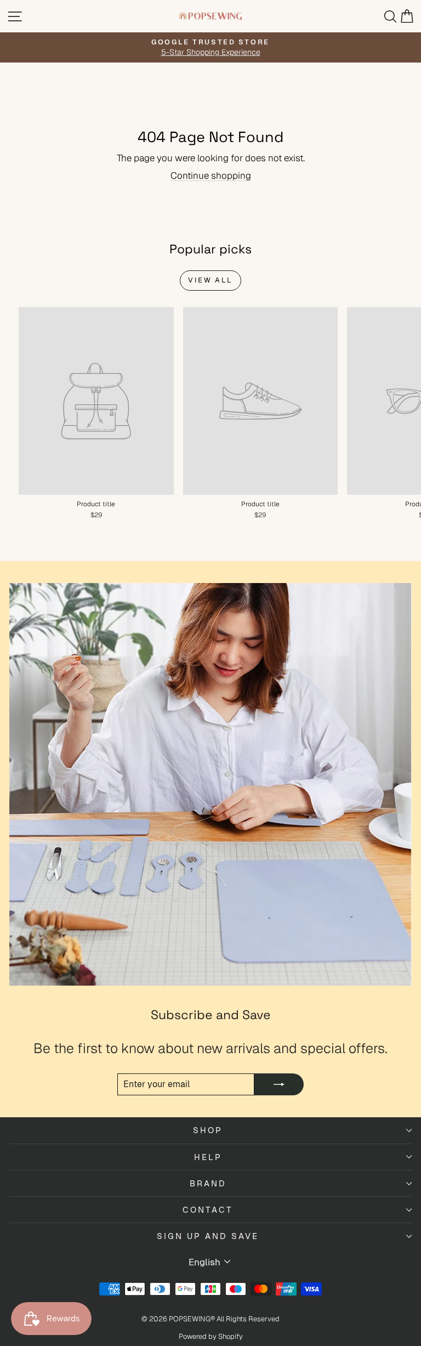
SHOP (208, 1130)
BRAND (208, 1183)
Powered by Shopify (211, 1336)
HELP (208, 1157)
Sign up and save (208, 1236)
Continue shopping (210, 175)
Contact (208, 1209)
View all (210, 280)
